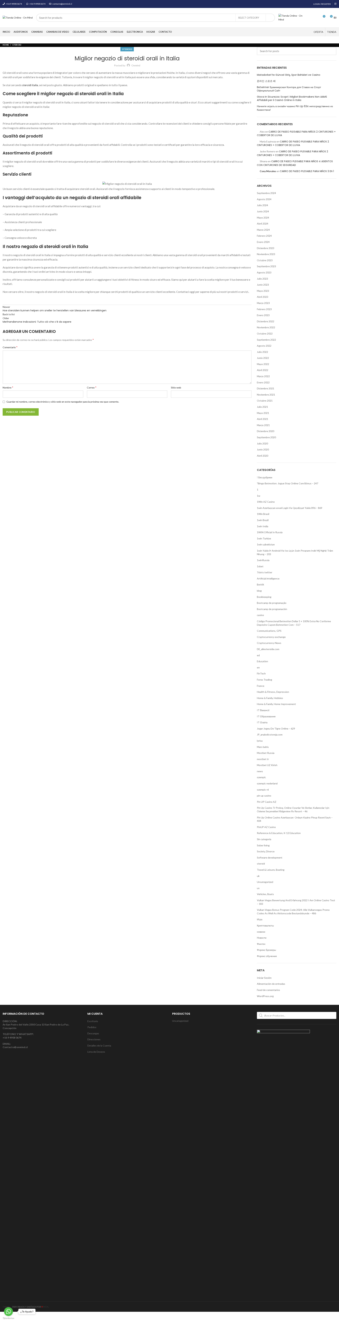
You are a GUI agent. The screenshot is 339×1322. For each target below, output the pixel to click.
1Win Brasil (263, 513)
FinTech (261, 673)
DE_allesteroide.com (268, 649)
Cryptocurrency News (269, 642)
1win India (262, 526)
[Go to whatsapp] (8, 1311)
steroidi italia (30, 85)
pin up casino (264, 795)
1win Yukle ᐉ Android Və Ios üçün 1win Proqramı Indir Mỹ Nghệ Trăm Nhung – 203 (295, 552)
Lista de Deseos (96, 1051)
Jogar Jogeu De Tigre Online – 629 (276, 728)
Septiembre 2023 (266, 266)
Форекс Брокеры (266, 949)
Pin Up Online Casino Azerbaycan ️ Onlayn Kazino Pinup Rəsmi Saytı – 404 (295, 819)
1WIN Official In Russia (269, 532)
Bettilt (260, 584)
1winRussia (263, 560)
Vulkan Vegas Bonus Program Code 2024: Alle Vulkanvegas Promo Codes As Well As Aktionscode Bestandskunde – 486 (293, 911)
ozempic (261, 777)
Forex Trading (264, 679)
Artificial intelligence (268, 578)
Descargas (93, 1033)
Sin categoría (264, 839)
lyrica (260, 740)
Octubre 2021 (265, 400)
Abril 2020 (262, 455)
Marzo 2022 (263, 376)
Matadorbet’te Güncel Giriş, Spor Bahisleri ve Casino (288, 75)
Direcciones (93, 1039)
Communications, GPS (269, 630)
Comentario (10, 347)
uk (258, 875)
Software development (269, 857)
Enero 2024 (263, 241)
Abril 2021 (262, 418)
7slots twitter (264, 572)
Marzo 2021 (263, 425)
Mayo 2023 (263, 290)
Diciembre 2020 (265, 431)
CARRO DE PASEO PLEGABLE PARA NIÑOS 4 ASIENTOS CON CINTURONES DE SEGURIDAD (295, 163)
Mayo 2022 (263, 364)
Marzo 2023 (263, 302)
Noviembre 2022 (266, 327)
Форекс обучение (267, 956)
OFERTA (318, 31)
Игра (259, 919)
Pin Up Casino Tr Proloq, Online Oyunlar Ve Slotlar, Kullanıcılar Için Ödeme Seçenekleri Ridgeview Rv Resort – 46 (293, 809)
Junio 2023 (263, 284)
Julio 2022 (262, 351)
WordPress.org (265, 996)
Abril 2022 (262, 370)
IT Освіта (262, 722)
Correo (91, 387)
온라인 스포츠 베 (266, 81)
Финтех (261, 943)
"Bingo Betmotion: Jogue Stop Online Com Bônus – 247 (287, 483)
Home (6, 45)
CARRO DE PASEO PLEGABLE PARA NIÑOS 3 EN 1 (307, 171)
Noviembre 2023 (266, 254)
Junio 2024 (263, 211)
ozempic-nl (263, 789)
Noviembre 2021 (266, 394)
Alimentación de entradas (271, 983)
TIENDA (331, 31)
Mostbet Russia (265, 752)
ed (258, 655)
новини (261, 931)
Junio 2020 (263, 449)
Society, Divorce (266, 851)
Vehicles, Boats (265, 894)
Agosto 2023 (264, 272)
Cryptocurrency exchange (271, 636)
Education (262, 661)
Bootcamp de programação (271, 602)
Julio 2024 (262, 205)
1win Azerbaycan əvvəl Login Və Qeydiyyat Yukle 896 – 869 (289, 507)
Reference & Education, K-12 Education (279, 833)
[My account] (310, 17)
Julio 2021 (262, 406)
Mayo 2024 (263, 217)
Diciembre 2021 (265, 388)
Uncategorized (265, 881)
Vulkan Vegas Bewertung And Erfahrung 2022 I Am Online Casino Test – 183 (296, 902)
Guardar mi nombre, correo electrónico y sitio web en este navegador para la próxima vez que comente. (62, 401)
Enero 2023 (263, 315)
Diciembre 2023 (265, 248)
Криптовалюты (265, 925)
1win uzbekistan (266, 544)
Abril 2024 (262, 223)
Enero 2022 (263, 382)
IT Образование (266, 716)
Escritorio (92, 1021)
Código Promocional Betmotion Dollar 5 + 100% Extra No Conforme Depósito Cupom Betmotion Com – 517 (294, 623)
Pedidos (91, 1027)
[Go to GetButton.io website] (8, 1318)
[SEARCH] (270, 18)
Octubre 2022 (265, 333)
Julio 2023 (262, 278)
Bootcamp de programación (272, 609)
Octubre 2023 (265, 260)
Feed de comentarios (268, 989)
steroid (17, 45)
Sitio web (176, 387)
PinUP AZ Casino (266, 827)
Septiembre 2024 (266, 193)
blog (259, 590)
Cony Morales (268, 171)
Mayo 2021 (263, 412)
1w (258, 495)
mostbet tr (263, 759)
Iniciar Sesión (264, 977)
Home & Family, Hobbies (270, 697)
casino (260, 615)
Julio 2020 (262, 443)
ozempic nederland (267, 783)
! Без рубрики (264, 477)
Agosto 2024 (264, 199)
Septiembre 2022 (266, 339)
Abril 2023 (262, 296)
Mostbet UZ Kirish (267, 765)
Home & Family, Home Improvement (276, 703)
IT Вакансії (263, 710)
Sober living (263, 845)
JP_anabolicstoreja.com (269, 734)
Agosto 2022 (264, 345)
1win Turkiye (264, 538)
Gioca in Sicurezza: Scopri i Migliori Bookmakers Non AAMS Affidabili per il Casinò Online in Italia (292, 98)
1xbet (260, 566)
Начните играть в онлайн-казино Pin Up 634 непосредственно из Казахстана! (295, 108)
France (260, 685)
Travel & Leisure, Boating (270, 869)
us (258, 888)
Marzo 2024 (263, 229)
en (258, 667)
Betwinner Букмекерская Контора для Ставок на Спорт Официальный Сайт (289, 89)
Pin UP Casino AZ (266, 801)
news (260, 771)
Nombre (8, 387)
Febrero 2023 (264, 309)
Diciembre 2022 (265, 321)
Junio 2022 (263, 357)
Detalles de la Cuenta (99, 1045)
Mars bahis (263, 746)
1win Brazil (263, 520)
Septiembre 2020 (266, 437)
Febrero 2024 (264, 235)
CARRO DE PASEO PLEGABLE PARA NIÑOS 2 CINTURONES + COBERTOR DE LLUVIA (293, 143)
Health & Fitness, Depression (273, 691)
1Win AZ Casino (266, 501)
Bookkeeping (264, 596)
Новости (261, 937)
